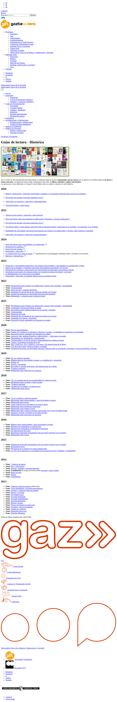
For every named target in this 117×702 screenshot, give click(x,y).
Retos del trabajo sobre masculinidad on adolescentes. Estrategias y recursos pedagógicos (37, 219)
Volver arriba (10, 699)
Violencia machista (18, 384)
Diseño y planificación (18, 131)
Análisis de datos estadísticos (20, 124)
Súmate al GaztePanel (13, 126)
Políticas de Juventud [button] (13, 128)
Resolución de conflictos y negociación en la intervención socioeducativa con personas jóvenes (39, 270)
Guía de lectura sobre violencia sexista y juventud (29, 346)
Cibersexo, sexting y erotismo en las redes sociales (29, 413)
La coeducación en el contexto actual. (19, 254)
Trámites (8, 69)
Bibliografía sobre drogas (20, 389)
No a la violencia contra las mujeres (24, 398)
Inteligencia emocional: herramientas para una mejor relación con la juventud (38, 433)
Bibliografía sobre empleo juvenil (23, 409)
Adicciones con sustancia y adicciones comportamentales (26, 201)
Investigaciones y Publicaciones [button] (16, 120)
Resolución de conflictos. (14, 247)
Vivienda (13, 61)
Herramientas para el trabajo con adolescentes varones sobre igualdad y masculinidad (41, 286)
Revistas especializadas (18, 114)
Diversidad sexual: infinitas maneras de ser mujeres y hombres (33, 310)
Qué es (8, 93)
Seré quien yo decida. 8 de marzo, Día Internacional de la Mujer (34, 366)
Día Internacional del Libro (20, 431)
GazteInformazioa (16, 40)
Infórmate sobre (11, 55)
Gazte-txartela (15, 38)
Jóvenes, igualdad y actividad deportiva (25, 468)
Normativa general (16, 133)
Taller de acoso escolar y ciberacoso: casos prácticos (24, 215)
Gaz (11, 36)
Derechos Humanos (18, 513)
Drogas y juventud (17, 493)
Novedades (14, 106)
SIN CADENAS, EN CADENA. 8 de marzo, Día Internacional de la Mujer (38, 344)
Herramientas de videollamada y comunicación (28, 338)
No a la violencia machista (20, 358)
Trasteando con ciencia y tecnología (24, 318)
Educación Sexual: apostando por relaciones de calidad (30, 320)
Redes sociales (16, 473)
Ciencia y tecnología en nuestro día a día (25, 342)
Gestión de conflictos (18, 509)
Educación (14, 57)
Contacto (4, 11)
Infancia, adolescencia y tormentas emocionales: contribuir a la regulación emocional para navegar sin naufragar (45, 194)
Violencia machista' (18, 368)
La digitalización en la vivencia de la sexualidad (22, 274)
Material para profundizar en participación (26, 427)
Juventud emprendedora (19, 499)
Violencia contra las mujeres (21, 486)
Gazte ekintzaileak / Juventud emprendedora (27, 488)
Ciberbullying (16, 477)
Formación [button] (9, 95)
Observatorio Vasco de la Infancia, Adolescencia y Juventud (31, 53)
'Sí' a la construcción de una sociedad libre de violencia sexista (33, 380)
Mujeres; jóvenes (17, 503)
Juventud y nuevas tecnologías (22, 507)
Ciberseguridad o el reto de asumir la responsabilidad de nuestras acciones (37, 340)
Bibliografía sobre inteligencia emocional (25, 406)
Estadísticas (9, 118)
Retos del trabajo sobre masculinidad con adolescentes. (25, 244)
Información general (17, 116)
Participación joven (18, 447)
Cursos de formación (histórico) (21, 100)
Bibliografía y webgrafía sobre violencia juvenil (28, 296)
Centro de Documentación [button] (14, 104)
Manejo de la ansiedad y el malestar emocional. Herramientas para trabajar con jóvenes (36, 268)
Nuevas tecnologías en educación (23, 505)
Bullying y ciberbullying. (14, 256)
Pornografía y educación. (14, 251)
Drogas (13, 475)
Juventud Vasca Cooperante (20, 46)
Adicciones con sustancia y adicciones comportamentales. (26, 235)
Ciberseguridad (16, 288)
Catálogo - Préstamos (17, 110)
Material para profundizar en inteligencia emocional (29, 429)
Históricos (13, 112)
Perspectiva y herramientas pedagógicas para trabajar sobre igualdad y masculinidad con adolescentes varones (44, 266)
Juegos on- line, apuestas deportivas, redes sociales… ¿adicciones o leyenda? (38, 336)
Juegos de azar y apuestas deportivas (24, 290)
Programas (9, 32)
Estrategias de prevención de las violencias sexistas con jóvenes (33, 292)
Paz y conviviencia (17, 466)
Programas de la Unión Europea (21, 42)
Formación (14, 98)
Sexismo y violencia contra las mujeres (25, 490)
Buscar (3, 13)
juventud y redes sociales (50, 470)
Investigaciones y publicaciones (21, 122)
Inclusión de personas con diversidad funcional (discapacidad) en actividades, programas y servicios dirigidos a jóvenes (54, 349)
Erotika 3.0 (15, 362)
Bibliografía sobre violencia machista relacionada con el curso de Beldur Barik (39, 411)
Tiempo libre (14, 48)
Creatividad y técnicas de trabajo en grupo (26, 308)
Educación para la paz (19, 511)
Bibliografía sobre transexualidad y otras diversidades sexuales (33, 400)
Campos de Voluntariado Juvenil (21, 44)
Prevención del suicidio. (14, 249)
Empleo (13, 59)
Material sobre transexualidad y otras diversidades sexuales (32, 424)
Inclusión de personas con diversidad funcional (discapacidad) (33, 294)
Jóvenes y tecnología (18, 364)
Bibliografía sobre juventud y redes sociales (26, 382)
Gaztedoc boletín (16, 108)
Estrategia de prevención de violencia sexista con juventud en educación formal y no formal (38, 272)
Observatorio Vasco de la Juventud (13, 85)
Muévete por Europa (17, 63)
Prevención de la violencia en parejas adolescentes (29, 449)
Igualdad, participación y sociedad (22, 65)
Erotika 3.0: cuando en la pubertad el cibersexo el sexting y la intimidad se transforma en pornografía (47, 332)
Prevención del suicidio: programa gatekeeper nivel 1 (24, 198)
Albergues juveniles (17, 50)
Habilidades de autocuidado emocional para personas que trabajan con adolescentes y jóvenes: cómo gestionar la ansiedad (49, 231)
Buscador (4, 15)
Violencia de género (18, 464)
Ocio (12, 67)
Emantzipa (14, 34)
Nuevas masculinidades (19, 330)
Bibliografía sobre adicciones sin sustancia (26, 371)
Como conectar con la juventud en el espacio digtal (29, 404)
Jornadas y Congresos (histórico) (22, 102)
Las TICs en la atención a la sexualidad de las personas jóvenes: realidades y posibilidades (43, 451)
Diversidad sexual (17, 495)
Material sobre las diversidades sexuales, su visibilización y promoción (36, 360)
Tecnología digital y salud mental (17, 205)
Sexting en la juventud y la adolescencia (25, 386)
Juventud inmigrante (18, 497)
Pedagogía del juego (18, 314)
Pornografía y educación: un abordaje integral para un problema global (30, 276)
